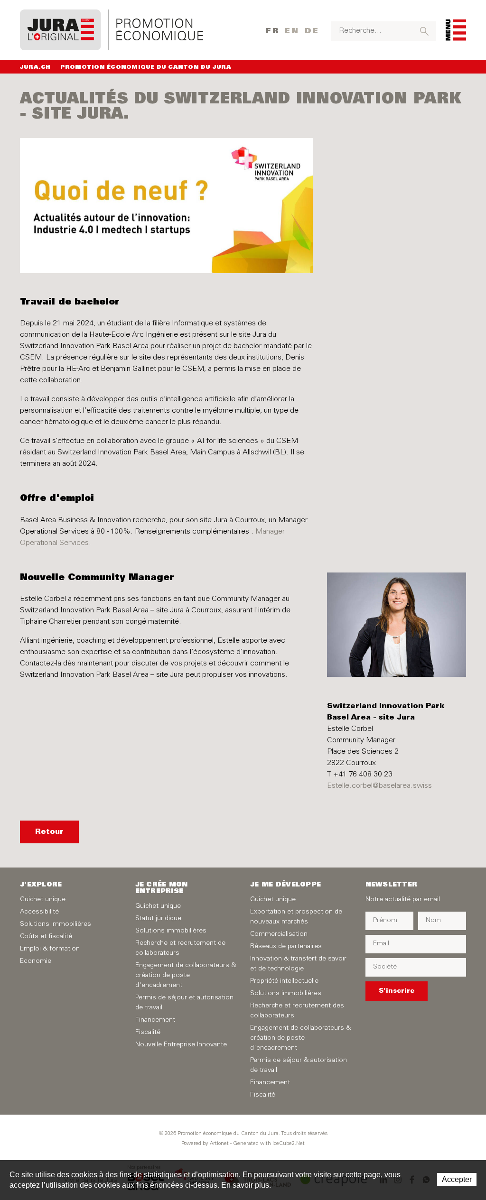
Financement (155, 1020)
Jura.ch (35, 67)
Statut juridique (158, 918)
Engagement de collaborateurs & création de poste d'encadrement (185, 975)
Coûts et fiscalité (46, 936)
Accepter (457, 1179)
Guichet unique (42, 899)
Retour (49, 832)
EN (292, 31)
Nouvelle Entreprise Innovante (181, 1045)
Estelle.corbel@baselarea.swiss (379, 786)
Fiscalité (147, 1032)
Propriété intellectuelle (284, 981)
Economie (35, 961)
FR (273, 31)
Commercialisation (279, 934)
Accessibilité (39, 912)
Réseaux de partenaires (286, 946)
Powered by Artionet (205, 1143)
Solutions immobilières (55, 924)
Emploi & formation (50, 949)
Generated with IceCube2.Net (269, 1143)
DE (312, 31)
